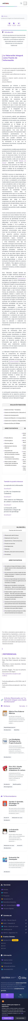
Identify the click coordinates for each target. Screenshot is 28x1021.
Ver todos (22, 706)
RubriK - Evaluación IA (9, 923)
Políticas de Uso (7, 963)
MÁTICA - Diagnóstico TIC (10, 932)
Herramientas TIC (8, 899)
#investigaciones (8, 786)
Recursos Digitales (8, 908)
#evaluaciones (7, 729)
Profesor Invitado (14, 361)
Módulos (5, 892)
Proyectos (6, 896)
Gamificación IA (8, 929)
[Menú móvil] (25, 3)
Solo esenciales (20, 1018)
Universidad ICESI (8, 969)
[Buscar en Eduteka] (21, 3)
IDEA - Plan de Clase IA (10, 920)
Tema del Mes (21, 278)
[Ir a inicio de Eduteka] (5, 3)
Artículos (5, 16)
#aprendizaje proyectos (9, 727)
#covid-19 (6, 817)
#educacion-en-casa (17, 817)
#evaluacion (7, 784)
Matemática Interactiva (9, 902)
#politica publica (17, 784)
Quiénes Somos (8, 960)
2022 (4, 943)
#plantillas (16, 729)
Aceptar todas (7, 1018)
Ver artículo (7, 488)
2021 (4, 946)
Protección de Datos (9, 966)
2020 (4, 948)
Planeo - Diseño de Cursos (11, 926)
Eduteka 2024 (10, 940)
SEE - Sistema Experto (11, 905)
